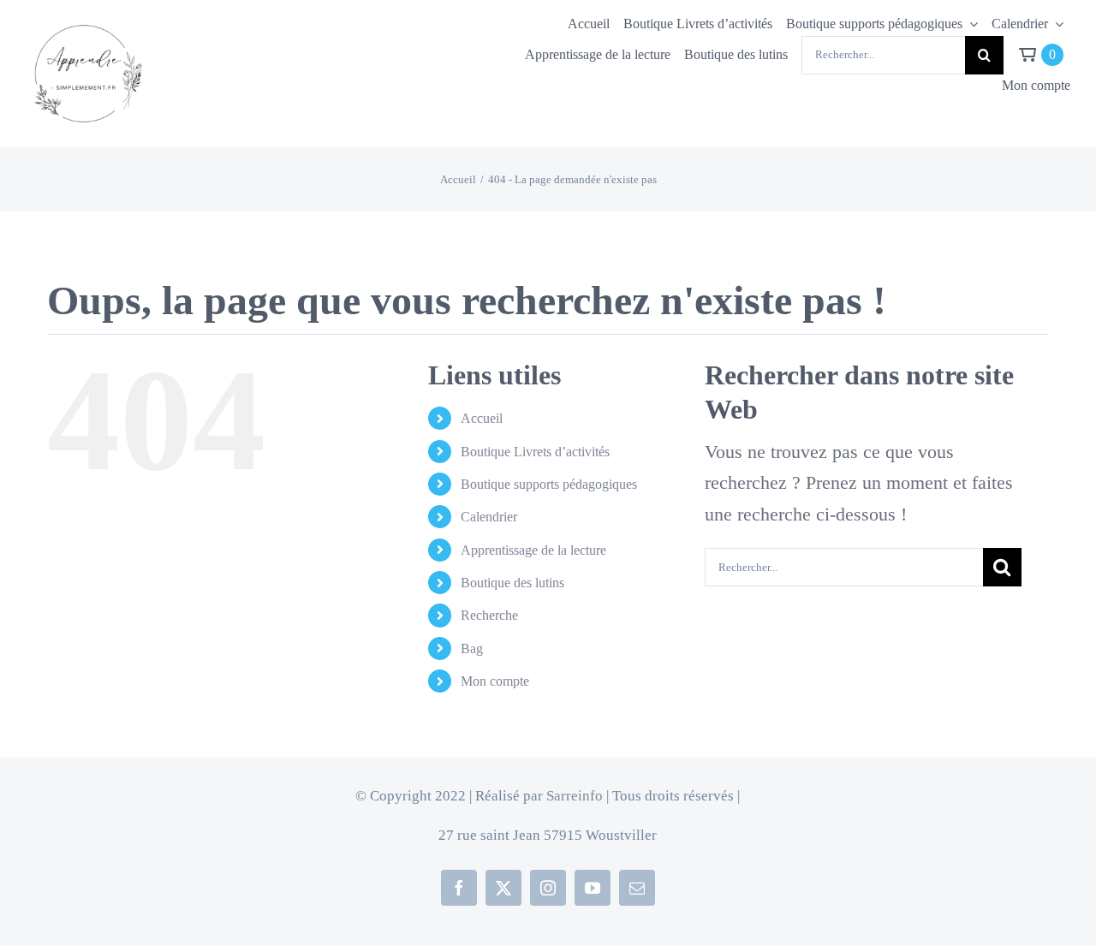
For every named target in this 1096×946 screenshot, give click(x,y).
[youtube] (593, 888)
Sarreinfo (574, 796)
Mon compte (495, 681)
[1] (86, 22)
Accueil (482, 418)
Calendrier (489, 516)
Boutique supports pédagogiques (549, 484)
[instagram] (548, 888)
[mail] (637, 888)
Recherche (489, 615)
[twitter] (503, 888)
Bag (472, 648)
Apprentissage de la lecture (533, 550)
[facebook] (459, 888)
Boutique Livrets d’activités (535, 451)
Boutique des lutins (512, 582)
